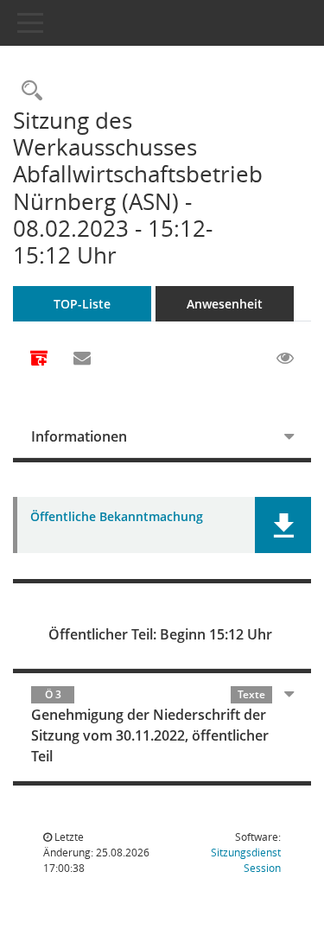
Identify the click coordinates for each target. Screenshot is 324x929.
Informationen (79, 436)
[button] (283, 525)
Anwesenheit (225, 304)
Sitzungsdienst (246, 860)
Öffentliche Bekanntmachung (116, 517)
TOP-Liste (82, 304)
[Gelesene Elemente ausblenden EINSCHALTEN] (285, 358)
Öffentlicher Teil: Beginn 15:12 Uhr (160, 634)
